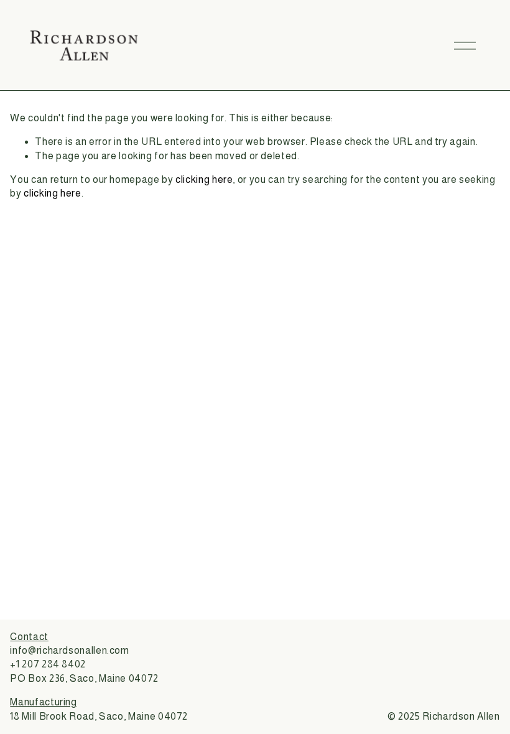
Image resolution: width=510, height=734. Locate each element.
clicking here (204, 179)
